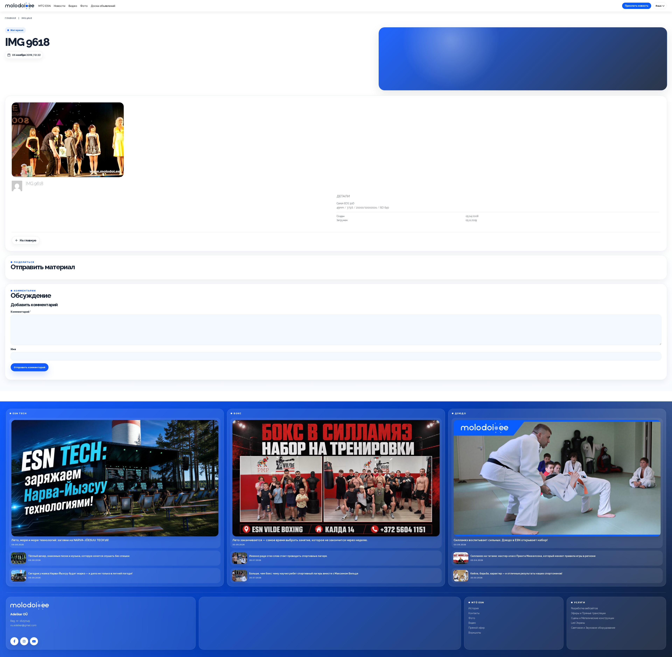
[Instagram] (24, 641)
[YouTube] (34, 641)
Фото (84, 6)
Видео (72, 6)
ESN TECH (20, 413)
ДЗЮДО (460, 413)
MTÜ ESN (44, 6)
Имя (13, 349)
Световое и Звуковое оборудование (593, 627)
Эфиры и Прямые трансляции (588, 613)
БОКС (237, 413)
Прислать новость (636, 5)
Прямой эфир (476, 627)
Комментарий (21, 311)
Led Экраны (578, 622)
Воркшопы (474, 632)
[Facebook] (14, 641)
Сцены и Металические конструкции (592, 618)
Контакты (473, 613)
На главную (28, 240)
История (473, 608)
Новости (59, 6)
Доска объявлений (103, 6)
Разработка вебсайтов (584, 608)
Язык (659, 5)
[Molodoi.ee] (29, 605)
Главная (10, 18)
